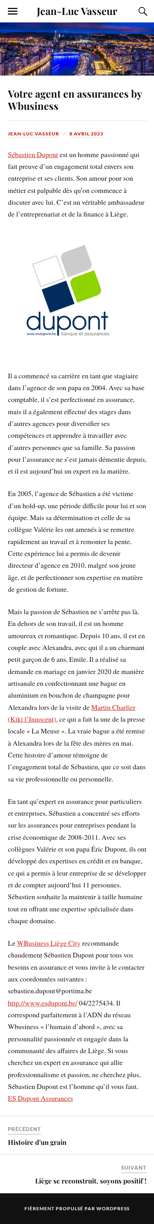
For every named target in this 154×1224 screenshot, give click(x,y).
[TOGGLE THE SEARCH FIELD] (141, 11)
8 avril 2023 (86, 134)
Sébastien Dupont (33, 154)
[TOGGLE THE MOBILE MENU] (12, 11)
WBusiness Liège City (49, 943)
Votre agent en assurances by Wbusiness (75, 100)
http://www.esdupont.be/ (42, 1002)
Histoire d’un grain (38, 1142)
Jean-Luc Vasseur (77, 10)
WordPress (113, 1208)
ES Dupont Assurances (40, 1098)
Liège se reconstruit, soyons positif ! (90, 1180)
